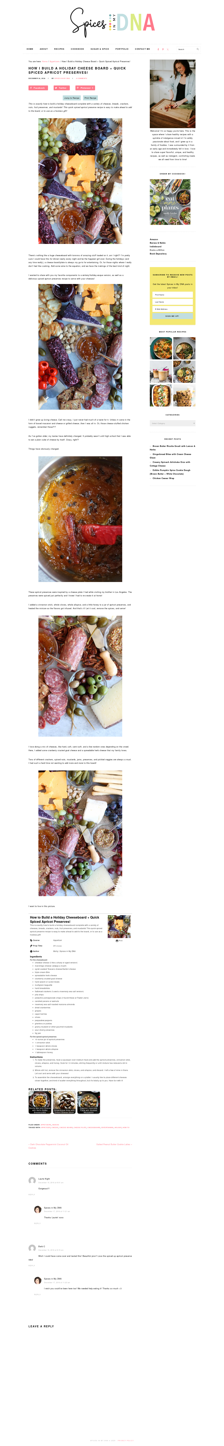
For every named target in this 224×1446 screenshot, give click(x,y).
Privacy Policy (126, 1441)
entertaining (107, 1127)
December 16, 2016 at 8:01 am (50, 1182)
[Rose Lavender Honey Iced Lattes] (161, 382)
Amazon (154, 239)
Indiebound (155, 246)
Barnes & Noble (157, 242)
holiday (118, 1127)
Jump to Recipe (71, 97)
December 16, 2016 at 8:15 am (50, 1250)
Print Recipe (90, 97)
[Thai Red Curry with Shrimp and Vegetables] (161, 358)
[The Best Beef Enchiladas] (161, 405)
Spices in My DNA (112, 22)
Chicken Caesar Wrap (163, 478)
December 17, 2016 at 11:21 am (57, 1211)
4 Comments (81, 78)
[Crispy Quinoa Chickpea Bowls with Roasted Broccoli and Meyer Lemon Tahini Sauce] (184, 358)
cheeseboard (93, 1127)
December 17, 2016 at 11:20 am (57, 1282)
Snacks (55, 1125)
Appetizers (46, 1125)
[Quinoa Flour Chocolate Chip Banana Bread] (184, 405)
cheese (55, 1127)
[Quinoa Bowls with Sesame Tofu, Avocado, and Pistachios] (184, 382)
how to (126, 1127)
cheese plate (80, 1127)
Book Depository (158, 253)
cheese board (66, 1127)
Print (120, 940)
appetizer (46, 1127)
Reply (31, 1194)
